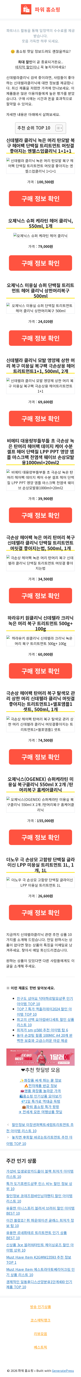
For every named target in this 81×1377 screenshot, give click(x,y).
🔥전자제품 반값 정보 (40, 1085)
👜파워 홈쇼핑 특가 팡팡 (40, 1106)
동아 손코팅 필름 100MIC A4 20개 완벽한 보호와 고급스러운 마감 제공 (44, 1038)
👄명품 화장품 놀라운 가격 (40, 1090)
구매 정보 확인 (40, 198)
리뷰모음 (40, 1333)
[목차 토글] (57, 128)
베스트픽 (40, 1347)
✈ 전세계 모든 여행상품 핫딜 (40, 1111)
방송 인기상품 (40, 1306)
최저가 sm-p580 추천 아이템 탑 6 (42, 1029)
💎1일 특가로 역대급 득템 (40, 1101)
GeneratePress (63, 1370)
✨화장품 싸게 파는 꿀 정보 (40, 1080)
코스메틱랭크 (40, 1320)
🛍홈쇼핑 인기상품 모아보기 (41, 1096)
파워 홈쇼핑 (47, 9)
